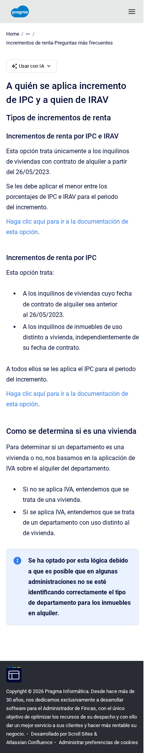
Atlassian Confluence (29, 742)
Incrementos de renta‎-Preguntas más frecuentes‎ (59, 43)
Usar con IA (31, 66)
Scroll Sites (80, 734)
